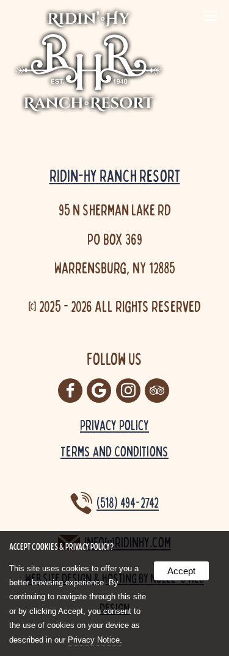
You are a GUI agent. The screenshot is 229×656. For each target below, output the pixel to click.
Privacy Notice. (95, 639)
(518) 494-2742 (127, 502)
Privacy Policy (114, 424)
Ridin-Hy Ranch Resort (114, 175)
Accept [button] (181, 571)
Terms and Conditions (114, 451)
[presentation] (71, 391)
